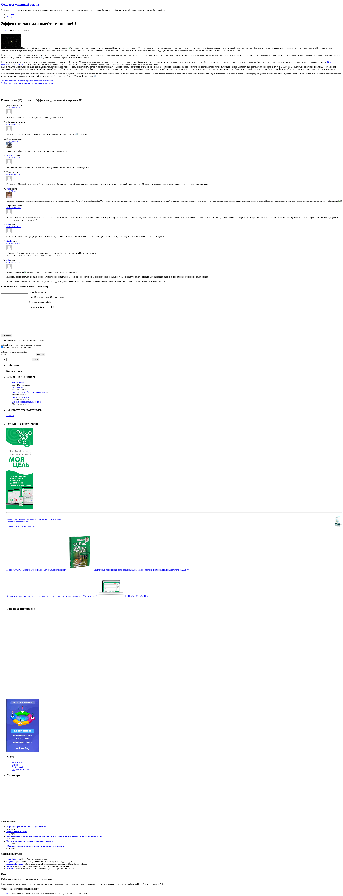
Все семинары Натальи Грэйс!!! (26, 402)
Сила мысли (17, 387)
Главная (10, 15)
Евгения (10, 869)
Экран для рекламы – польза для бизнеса (26, 827)
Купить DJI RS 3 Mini (16, 831)
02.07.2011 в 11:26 (13, 262)
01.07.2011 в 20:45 (13, 243)
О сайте (10, 17)
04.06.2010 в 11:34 (13, 174)
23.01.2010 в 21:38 (13, 158)
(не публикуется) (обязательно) (46, 297)
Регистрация (17, 762)
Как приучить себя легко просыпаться (29, 392)
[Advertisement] (17, 653)
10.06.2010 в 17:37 (13, 208)
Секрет (4, 30)
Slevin (9, 241)
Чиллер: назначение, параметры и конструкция (29, 841)
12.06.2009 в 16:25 (13, 141)
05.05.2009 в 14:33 (13, 108)
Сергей (9, 861)
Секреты (5, 894)
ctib (8, 189)
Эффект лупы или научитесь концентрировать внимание (27, 83)
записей (17, 767)
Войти (15, 765)
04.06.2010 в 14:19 (13, 191)
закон (9, 866)
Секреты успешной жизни (20, 4)
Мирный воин (18, 382)
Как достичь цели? (20, 397)
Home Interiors (13, 859)
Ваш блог (40, 302)
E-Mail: (4, 354)
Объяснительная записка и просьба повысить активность (27, 81)
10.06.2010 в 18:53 (13, 227)
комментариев (20, 769)
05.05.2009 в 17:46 (13, 124)
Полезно (10, 415)
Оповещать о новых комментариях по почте (24, 340)
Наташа (10, 155)
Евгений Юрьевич (15, 864)
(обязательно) (37, 292)
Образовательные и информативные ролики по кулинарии (35, 846)
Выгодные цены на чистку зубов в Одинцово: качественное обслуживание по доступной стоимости (54, 836)
